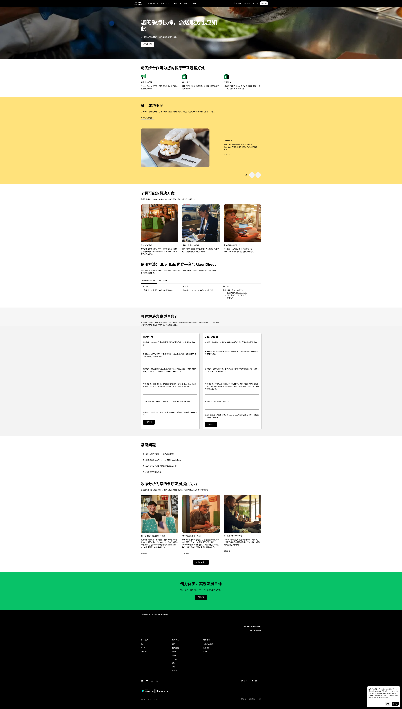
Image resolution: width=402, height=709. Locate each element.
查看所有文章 (201, 562)
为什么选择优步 (153, 3)
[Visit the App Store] (162, 691)
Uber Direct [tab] (163, 280)
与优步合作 (147, 44)
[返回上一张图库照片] (252, 175)
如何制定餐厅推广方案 (233, 536)
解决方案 (164, 3)
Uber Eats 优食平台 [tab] (148, 280)
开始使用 (149, 422)
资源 (185, 3)
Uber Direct (160, 252)
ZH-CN (238, 3)
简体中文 (246, 681)
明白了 (395, 704)
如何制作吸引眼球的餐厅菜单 (153, 536)
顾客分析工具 (196, 249)
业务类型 (176, 3)
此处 (395, 695)
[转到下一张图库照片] (258, 175)
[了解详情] (159, 514)
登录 (256, 3)
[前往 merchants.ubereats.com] (139, 3)
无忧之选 (230, 249)
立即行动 (264, 3)
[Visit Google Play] (148, 691)
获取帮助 (247, 3)
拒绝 (387, 704)
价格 (194, 3)
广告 (207, 249)
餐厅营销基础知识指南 (191, 536)
